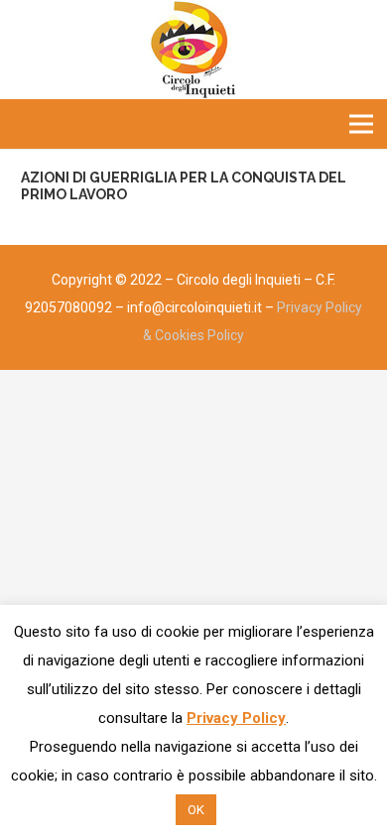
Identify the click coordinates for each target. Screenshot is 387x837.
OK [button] (196, 809)
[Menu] (361, 124)
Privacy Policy (236, 718)
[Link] (193, 49)
